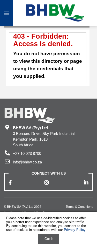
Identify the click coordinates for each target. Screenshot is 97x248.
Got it (48, 239)
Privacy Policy (75, 230)
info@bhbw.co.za (27, 162)
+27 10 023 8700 (27, 153)
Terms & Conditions (79, 207)
